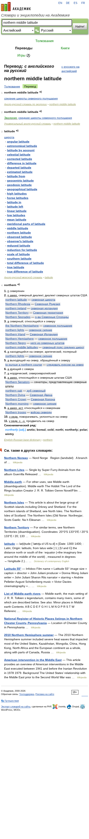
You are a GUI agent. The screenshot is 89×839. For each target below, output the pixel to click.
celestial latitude (18, 154)
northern (48, 439)
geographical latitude (22, 189)
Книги (65, 48)
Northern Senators (17, 382)
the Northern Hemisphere (22, 325)
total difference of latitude (25, 263)
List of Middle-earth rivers (22, 593)
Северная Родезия (47, 304)
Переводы (23, 48)
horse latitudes (17, 198)
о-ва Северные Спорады (52, 317)
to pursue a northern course (23, 364)
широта (9, 137)
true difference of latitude (25, 271)
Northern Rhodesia (17, 304)
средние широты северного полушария (31, 98)
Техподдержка (26, 694)
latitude (49, 277)
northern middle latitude (62, 104)
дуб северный (36, 390)
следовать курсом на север (65, 364)
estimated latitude (19, 172)
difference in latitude (21, 163)
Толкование (12, 86)
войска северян (41, 412)
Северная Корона (43, 399)
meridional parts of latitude (26, 224)
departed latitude (19, 167)
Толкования (44, 41)
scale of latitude (18, 254)
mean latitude (16, 219)
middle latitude (17, 228)
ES (75, 3)
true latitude (15, 267)
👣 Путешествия (10, 701)
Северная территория (48, 312)
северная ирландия (44, 308)
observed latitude (19, 237)
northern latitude (19, 232)
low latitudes (16, 215)
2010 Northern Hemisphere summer (29, 635)
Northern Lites (14, 469)
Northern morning (17, 403)
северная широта (43, 299)
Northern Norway (16, 458)
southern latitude (19, 258)
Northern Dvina (15, 395)
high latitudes (17, 193)
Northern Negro (15, 343)
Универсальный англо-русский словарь (27, 123)
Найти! (79, 26)
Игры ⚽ (23, 55)
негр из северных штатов (47, 343)
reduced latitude (18, 245)
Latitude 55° (12, 568)
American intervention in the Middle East (33, 660)
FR (83, 3)
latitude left (15, 206)
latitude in (14, 202)
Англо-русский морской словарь (23, 277)
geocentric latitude (20, 180)
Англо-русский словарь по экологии (25, 104)
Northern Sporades (17, 317)
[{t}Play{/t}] (40, 91)
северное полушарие (57, 325)
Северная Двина (41, 395)
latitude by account (21, 150)
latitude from (16, 176)
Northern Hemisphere (19, 338)
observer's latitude (20, 241)
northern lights (14, 330)
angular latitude (18, 141)
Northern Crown (15, 399)
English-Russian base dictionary (22, 439)
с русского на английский (70, 69)
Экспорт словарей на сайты (15, 706)
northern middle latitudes (21, 347)
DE (68, 3)
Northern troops (15, 412)
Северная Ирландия (44, 334)
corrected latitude (19, 159)
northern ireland (15, 308)
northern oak (13, 390)
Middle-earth (13, 481)
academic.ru (16, 6)
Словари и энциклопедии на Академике (35, 15)
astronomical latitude (22, 146)
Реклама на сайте (44, 694)
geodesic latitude (19, 185)
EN (60, 3)
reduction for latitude (22, 250)
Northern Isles (14, 502)
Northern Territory (17, 312)
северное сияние (40, 330)
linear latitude (16, 211)
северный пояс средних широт (63, 347)
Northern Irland (15, 334)
